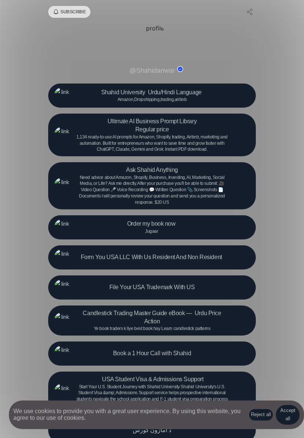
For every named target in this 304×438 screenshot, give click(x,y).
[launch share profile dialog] (250, 12)
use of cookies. (66, 418)
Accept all (287, 415)
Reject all (261, 414)
